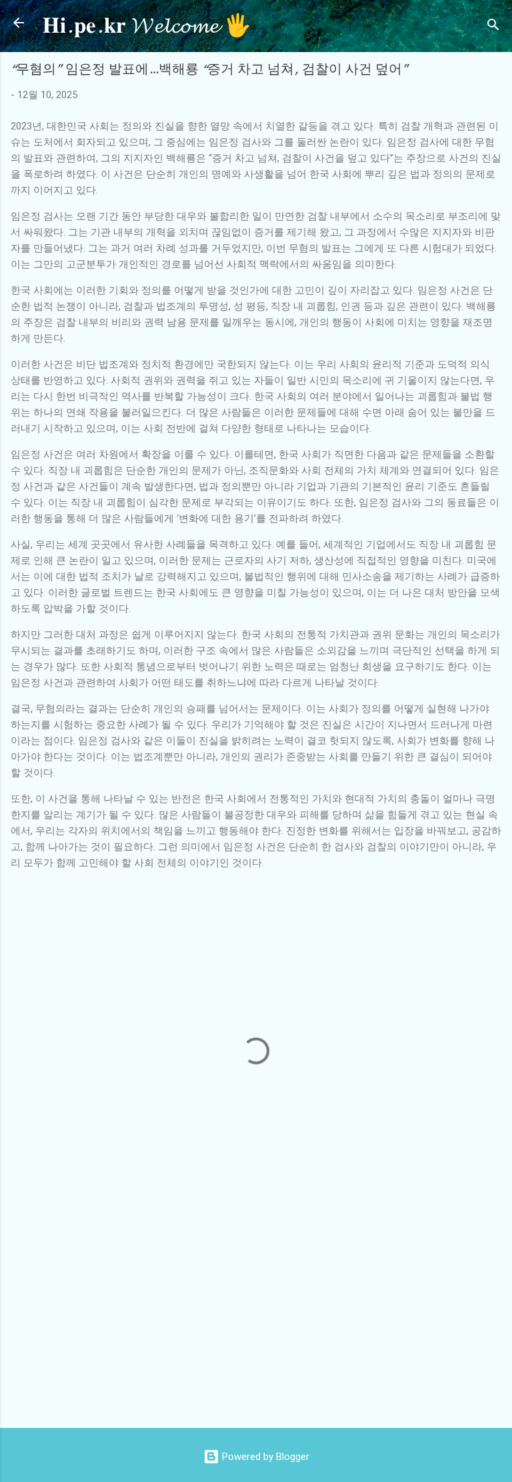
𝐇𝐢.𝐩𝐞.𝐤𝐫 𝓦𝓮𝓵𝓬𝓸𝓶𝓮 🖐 (147, 26)
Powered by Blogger (264, 1457)
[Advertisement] (261, 1310)
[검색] (493, 27)
